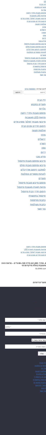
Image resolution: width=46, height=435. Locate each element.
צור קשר (43, 74)
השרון (44, 32)
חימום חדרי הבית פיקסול (36, 63)
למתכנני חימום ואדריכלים (36, 49)
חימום (43, 388)
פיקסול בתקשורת (39, 66)
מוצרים (43, 55)
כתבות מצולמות (40, 72)
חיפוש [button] (18, 92)
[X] (45, 1)
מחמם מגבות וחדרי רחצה (36, 12)
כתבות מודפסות (40, 69)
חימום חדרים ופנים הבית (36, 21)
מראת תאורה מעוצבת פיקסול (35, 60)
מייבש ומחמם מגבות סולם (36, 46)
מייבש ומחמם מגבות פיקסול (35, 43)
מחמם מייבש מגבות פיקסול (35, 57)
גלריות (43, 10)
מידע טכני (42, 41)
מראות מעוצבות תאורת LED (35, 249)
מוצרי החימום (40, 385)
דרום (44, 38)
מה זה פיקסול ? (40, 376)
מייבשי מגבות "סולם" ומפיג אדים (33, 252)
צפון (44, 35)
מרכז (44, 26)
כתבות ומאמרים (40, 382)
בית (44, 238)
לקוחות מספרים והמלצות (36, 52)
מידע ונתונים (41, 374)
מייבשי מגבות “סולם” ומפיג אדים (33, 18)
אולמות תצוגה (40, 24)
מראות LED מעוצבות (38, 15)
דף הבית (42, 4)
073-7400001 (30, 88)
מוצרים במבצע (40, 7)
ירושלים (43, 29)
